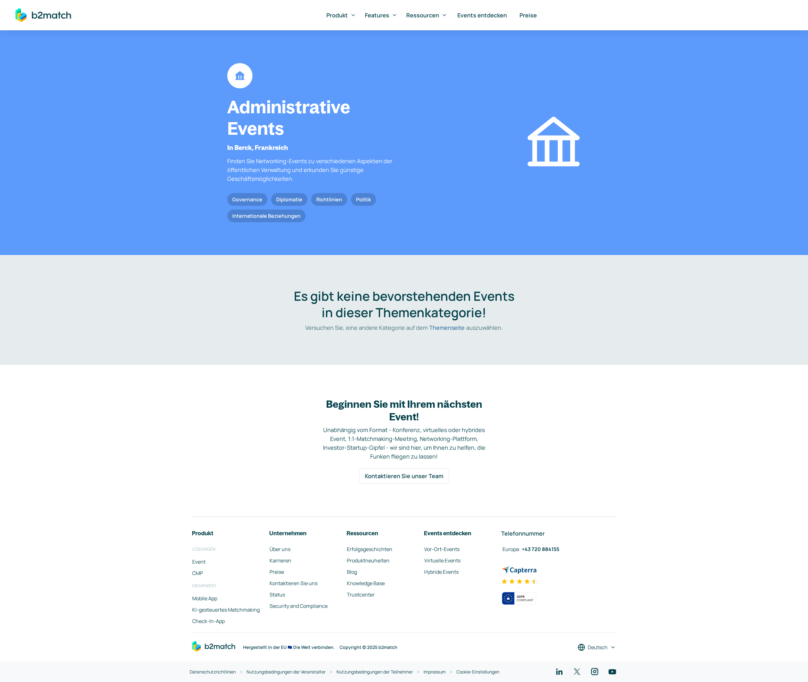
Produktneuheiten (368, 560)
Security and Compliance (299, 605)
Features (377, 15)
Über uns (280, 549)
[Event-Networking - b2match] (43, 15)
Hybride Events (441, 571)
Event (198, 561)
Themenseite (447, 327)
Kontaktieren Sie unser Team (404, 476)
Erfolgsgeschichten (369, 549)
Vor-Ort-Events (442, 549)
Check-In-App (208, 621)
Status (277, 594)
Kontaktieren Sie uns (294, 583)
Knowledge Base (366, 583)
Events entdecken (482, 15)
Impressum (435, 672)
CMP (197, 573)
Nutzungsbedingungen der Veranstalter (286, 672)
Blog (352, 571)
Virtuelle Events (442, 560)
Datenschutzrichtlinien (213, 672)
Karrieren (280, 560)
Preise (528, 15)
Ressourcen (422, 15)
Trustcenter (361, 594)
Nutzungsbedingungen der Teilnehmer (374, 672)
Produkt (337, 15)
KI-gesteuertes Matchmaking (226, 609)
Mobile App (204, 598)
